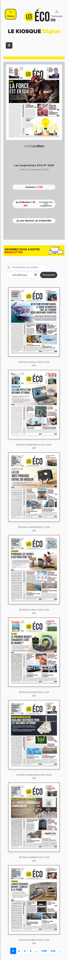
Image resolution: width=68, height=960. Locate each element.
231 (53, 951)
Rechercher (48, 275)
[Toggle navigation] (9, 45)
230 (44, 951)
